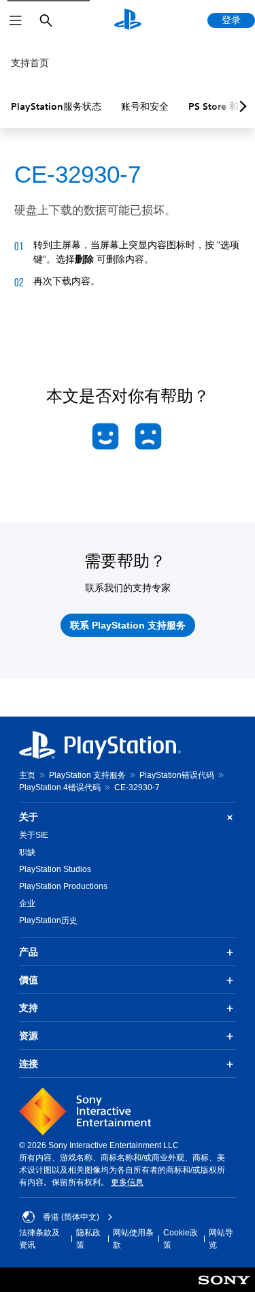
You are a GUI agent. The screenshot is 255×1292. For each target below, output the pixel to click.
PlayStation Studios (55, 869)
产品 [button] (28, 951)
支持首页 (30, 63)
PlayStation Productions (63, 886)
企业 (27, 903)
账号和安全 (145, 106)
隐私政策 (88, 1239)
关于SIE (33, 835)
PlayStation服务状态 (56, 106)
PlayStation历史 (48, 920)
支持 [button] (28, 1007)
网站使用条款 (133, 1239)
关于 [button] (28, 816)
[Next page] (240, 106)
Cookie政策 (180, 1239)
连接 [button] (28, 1063)
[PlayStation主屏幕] (128, 20)
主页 (27, 775)
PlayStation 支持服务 (87, 775)
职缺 (27, 852)
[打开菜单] (16, 20)
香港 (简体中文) (71, 1217)
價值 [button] (28, 979)
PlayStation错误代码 (176, 775)
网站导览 (221, 1239)
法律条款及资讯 (39, 1239)
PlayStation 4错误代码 (60, 787)
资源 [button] (28, 1035)
